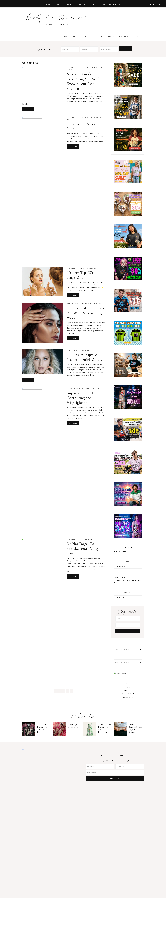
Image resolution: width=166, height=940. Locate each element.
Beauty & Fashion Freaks (56, 18)
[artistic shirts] (128, 538)
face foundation (72, 67)
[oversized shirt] (128, 86)
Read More (28, 109)
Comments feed (128, 694)
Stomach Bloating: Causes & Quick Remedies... (135, 728)
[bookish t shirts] (128, 247)
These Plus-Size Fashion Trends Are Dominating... (104, 728)
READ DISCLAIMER (121, 551)
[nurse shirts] (128, 215)
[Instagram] (159, 2)
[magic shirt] (128, 409)
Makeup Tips (98, 67)
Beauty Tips (76, 117)
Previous (59, 691)
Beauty (69, 117)
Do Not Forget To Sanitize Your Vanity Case (83, 548)
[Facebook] (151, 2)
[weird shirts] (128, 280)
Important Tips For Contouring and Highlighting (82, 398)
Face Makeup (83, 67)
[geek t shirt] (128, 505)
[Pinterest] (157, 2)
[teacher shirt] (128, 183)
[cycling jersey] (128, 441)
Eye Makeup (70, 303)
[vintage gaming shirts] (128, 312)
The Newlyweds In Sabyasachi (74, 725)
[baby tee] (128, 344)
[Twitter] (154, 2)
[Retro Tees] (128, 151)
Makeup (90, 67)
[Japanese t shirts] (128, 118)
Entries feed (127, 691)
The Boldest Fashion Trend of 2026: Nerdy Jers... (44, 728)
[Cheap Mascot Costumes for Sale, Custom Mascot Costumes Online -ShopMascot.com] (121, 674)
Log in (128, 687)
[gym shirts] (128, 376)
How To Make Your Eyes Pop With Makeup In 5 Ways (86, 313)
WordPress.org (127, 697)
